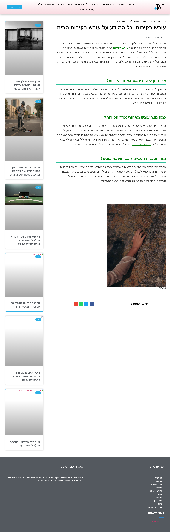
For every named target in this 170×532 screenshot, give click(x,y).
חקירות (60, 4)
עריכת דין (49, 4)
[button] (92, 304)
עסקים (121, 4)
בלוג (40, 4)
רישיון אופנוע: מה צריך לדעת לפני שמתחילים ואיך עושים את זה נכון (25, 376)
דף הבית (131, 4)
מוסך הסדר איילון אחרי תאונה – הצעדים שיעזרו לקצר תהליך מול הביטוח (26, 85)
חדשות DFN (154, 521)
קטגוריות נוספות (86, 10)
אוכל (70, 4)
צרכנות (95, 4)
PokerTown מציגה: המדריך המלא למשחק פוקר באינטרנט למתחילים (25, 240)
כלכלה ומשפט (81, 4)
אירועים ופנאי (108, 4)
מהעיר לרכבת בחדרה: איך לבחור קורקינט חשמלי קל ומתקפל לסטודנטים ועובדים (25, 171)
